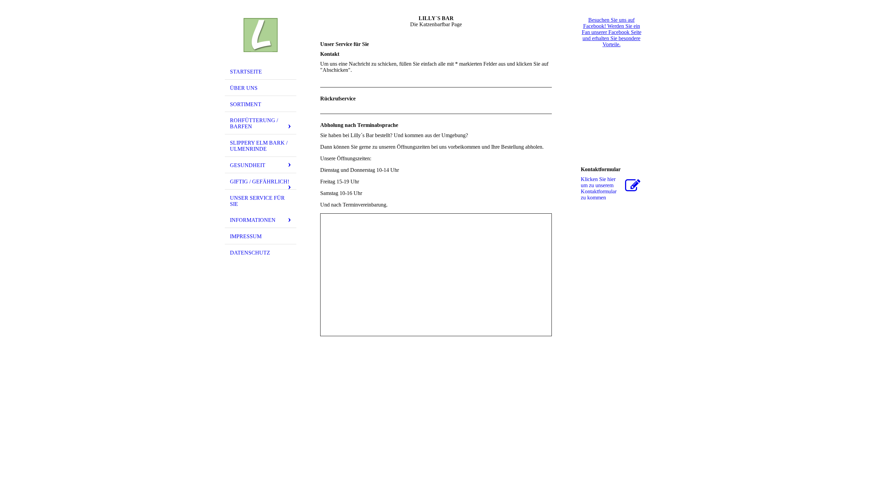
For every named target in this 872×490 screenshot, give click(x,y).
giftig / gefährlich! (259, 181)
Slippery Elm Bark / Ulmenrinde (258, 146)
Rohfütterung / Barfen (254, 123)
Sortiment (245, 104)
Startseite (246, 72)
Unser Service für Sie (257, 201)
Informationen (253, 220)
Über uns (244, 88)
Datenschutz (250, 253)
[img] (260, 35)
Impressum (246, 236)
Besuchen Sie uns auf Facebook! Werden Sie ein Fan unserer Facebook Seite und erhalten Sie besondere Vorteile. (611, 32)
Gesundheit (247, 165)
